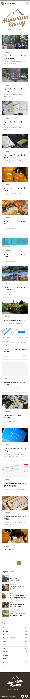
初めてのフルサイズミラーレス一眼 (18, 588)
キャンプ (4, 641)
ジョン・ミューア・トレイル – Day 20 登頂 (18, 579)
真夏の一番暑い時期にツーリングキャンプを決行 (18, 605)
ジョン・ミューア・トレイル (10, 638)
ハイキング (5, 655)
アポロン (4, 651)
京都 (3, 648)
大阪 (3, 665)
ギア (3, 645)
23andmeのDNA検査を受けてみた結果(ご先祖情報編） (18, 597)
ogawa (4, 662)
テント (4, 658)
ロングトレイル (6, 631)
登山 (3, 627)
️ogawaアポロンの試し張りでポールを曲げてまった (18, 614)
